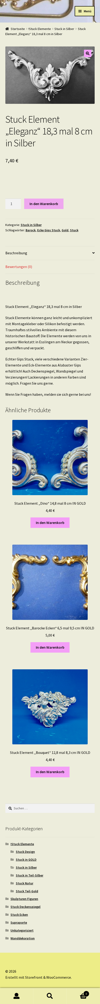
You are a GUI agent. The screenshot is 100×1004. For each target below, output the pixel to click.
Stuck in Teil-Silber (29, 875)
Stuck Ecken (19, 914)
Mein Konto (16, 996)
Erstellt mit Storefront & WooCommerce (38, 977)
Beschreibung (16, 253)
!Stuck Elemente (39, 29)
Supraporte (18, 922)
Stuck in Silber (64, 29)
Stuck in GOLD (26, 859)
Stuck (74, 230)
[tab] (50, 253)
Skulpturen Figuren (24, 899)
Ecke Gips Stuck (48, 230)
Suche (50, 996)
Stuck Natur (24, 883)
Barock (31, 230)
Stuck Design (25, 852)
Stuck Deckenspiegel (25, 907)
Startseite (18, 29)
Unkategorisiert (21, 930)
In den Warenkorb (44, 203)
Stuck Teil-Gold (27, 891)
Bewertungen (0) (18, 266)
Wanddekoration (22, 938)
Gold (65, 230)
